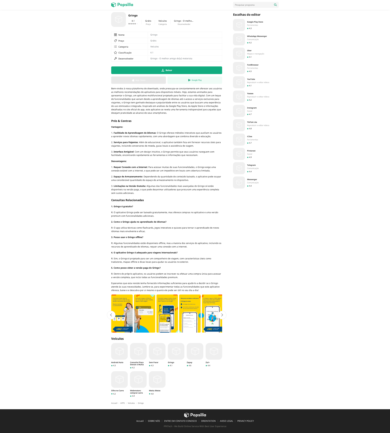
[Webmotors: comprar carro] (138, 384)
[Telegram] (256, 168)
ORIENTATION (208, 420)
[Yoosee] (256, 97)
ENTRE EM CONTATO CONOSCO (180, 420)
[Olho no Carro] (119, 383)
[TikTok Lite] (256, 125)
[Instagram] (256, 111)
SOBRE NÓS (154, 420)
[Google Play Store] (256, 25)
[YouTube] (256, 82)
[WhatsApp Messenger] (256, 39)
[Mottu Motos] (157, 383)
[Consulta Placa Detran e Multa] (138, 356)
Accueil (140, 420)
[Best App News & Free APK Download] (122, 4)
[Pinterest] (256, 154)
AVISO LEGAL (226, 420)
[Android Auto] (119, 355)
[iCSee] (256, 140)
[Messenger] (256, 182)
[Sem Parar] (157, 355)
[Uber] (256, 54)
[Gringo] (176, 355)
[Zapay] (195, 355)
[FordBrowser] (256, 68)
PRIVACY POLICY (245, 420)
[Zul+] (214, 355)
